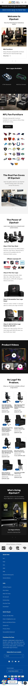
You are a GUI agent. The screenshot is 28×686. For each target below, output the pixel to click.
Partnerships (6, 600)
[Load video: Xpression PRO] (14, 355)
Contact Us (5, 625)
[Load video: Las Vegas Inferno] (20, 366)
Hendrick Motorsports (8, 574)
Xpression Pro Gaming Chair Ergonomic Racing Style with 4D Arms (7, 452)
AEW (4, 568)
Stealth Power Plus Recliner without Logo (19, 428)
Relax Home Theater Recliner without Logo (19, 451)
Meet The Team (6, 593)
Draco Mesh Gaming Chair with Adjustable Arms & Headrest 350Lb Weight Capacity (7, 406)
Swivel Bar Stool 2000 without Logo (19, 473)
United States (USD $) (13, 671)
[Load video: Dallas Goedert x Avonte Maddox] (8, 366)
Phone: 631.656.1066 (8, 615)
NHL (4, 565)
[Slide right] (15, 61)
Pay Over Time (6, 603)
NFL (4, 558)
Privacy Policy (6, 628)
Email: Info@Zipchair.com (9, 619)
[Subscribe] (22, 656)
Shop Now (6, 55)
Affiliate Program (7, 587)
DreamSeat (5, 606)
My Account (6, 597)
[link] (14, 198)
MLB (4, 561)
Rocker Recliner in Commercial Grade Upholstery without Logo (8, 473)
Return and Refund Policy (9, 622)
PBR (4, 571)
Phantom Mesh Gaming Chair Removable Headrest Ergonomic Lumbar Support (7, 429)
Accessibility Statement (9, 632)
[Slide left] (12, 61)
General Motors (6, 578)
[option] (3, 548)
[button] (2, 2)
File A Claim (6, 590)
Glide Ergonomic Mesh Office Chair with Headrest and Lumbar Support (19, 406)
